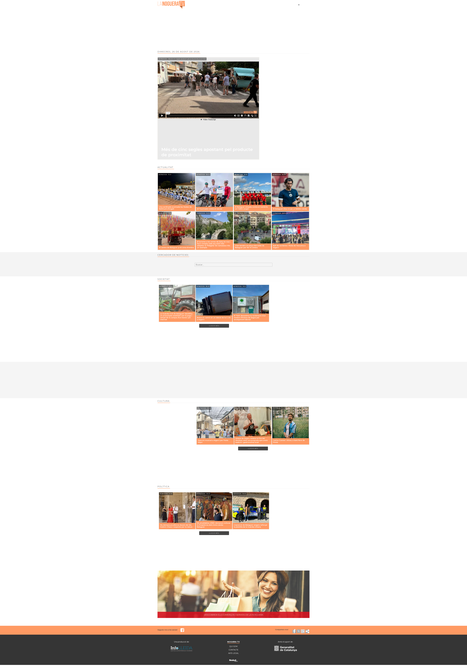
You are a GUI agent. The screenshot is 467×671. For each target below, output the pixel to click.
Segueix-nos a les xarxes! (167, 630)
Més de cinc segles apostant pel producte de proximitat (207, 152)
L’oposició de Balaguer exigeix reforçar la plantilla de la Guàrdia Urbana (250, 526)
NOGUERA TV (233, 642)
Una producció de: (181, 642)
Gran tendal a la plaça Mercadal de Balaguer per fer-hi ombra (249, 246)
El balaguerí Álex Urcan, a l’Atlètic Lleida (290, 209)
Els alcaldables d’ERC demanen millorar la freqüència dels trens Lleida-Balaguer (213, 525)
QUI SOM (233, 646)
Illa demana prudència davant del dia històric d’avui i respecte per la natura (176, 526)
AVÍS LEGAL (233, 653)
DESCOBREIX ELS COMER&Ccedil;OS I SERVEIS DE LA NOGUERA (233, 594)
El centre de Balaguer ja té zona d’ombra (176, 247)
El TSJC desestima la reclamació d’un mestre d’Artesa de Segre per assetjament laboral (250, 317)
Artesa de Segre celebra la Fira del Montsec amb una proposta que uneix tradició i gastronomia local (251, 440)
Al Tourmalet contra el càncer (209, 209)
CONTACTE (233, 650)
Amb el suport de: (285, 642)
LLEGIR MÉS (214, 326)
